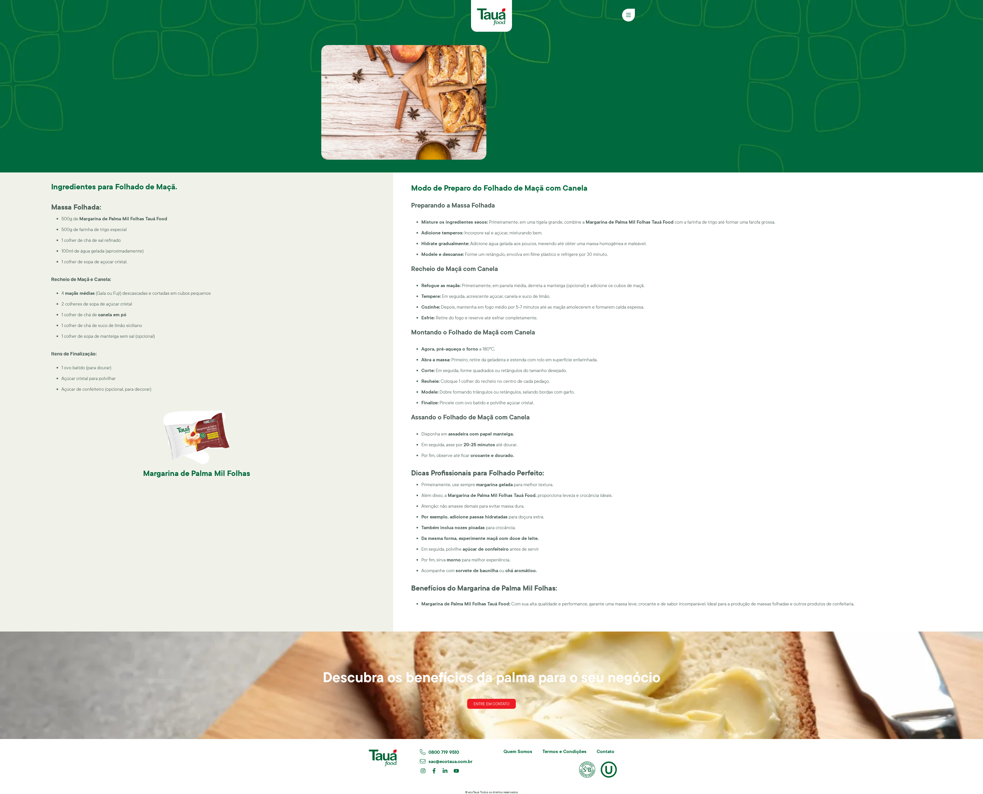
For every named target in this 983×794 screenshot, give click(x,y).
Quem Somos (518, 751)
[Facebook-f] (434, 771)
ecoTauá (473, 792)
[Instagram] (423, 771)
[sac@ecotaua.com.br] (422, 761)
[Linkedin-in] (445, 771)
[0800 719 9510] (422, 752)
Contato (605, 751)
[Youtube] (456, 771)
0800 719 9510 (444, 752)
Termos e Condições (564, 751)
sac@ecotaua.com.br (451, 761)
